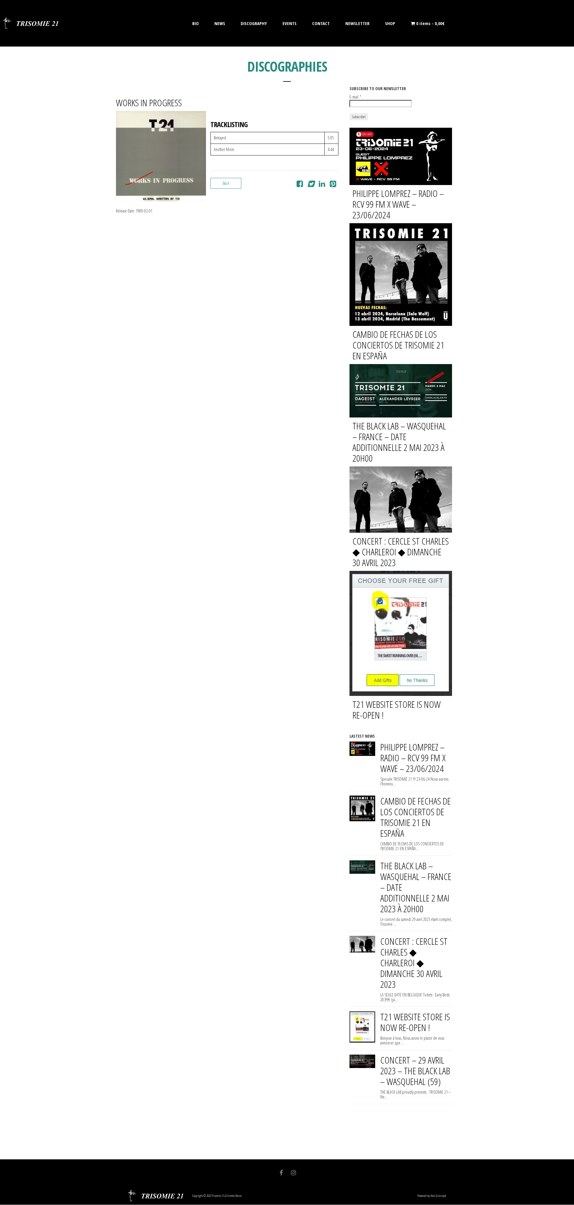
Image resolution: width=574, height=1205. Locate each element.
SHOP (390, 23)
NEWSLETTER (357, 23)
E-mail (355, 97)
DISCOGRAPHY (254, 23)
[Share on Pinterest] (332, 185)
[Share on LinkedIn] (321, 185)
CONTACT (321, 23)
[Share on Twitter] (310, 185)
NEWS (219, 23)
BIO (195, 23)
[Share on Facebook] (299, 185)
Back (226, 183)
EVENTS (290, 23)
